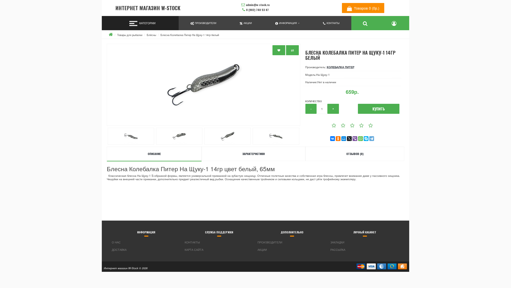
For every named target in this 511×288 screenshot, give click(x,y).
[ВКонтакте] (332, 138)
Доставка (119, 250)
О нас (116, 242)
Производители (269, 242)
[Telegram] (371, 138)
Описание (154, 154)
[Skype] (366, 138)
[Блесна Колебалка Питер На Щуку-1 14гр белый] (203, 85)
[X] (349, 138)
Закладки (337, 242)
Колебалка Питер (340, 67)
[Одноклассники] (338, 138)
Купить (378, 108)
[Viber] (355, 138)
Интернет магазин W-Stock (147, 8)
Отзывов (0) (354, 154)
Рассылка (337, 250)
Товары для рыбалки (129, 35)
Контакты (192, 242)
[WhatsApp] (360, 138)
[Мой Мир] (343, 138)
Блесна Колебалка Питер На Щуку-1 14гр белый (189, 35)
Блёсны (151, 35)
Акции (262, 250)
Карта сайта (194, 250)
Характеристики (254, 154)
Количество (313, 101)
